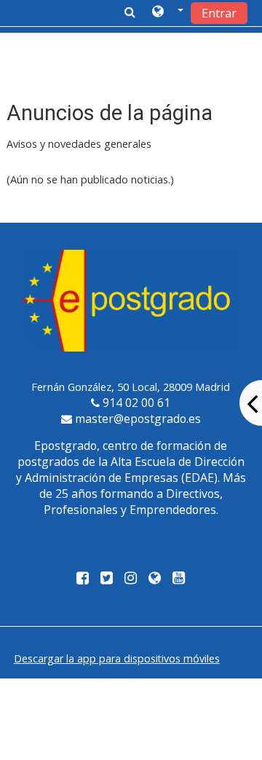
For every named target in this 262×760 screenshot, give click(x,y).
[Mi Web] (155, 579)
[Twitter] (107, 579)
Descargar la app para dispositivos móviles (117, 658)
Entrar (219, 13)
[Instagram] (131, 579)
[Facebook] (80, 579)
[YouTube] (181, 579)
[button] (167, 12)
